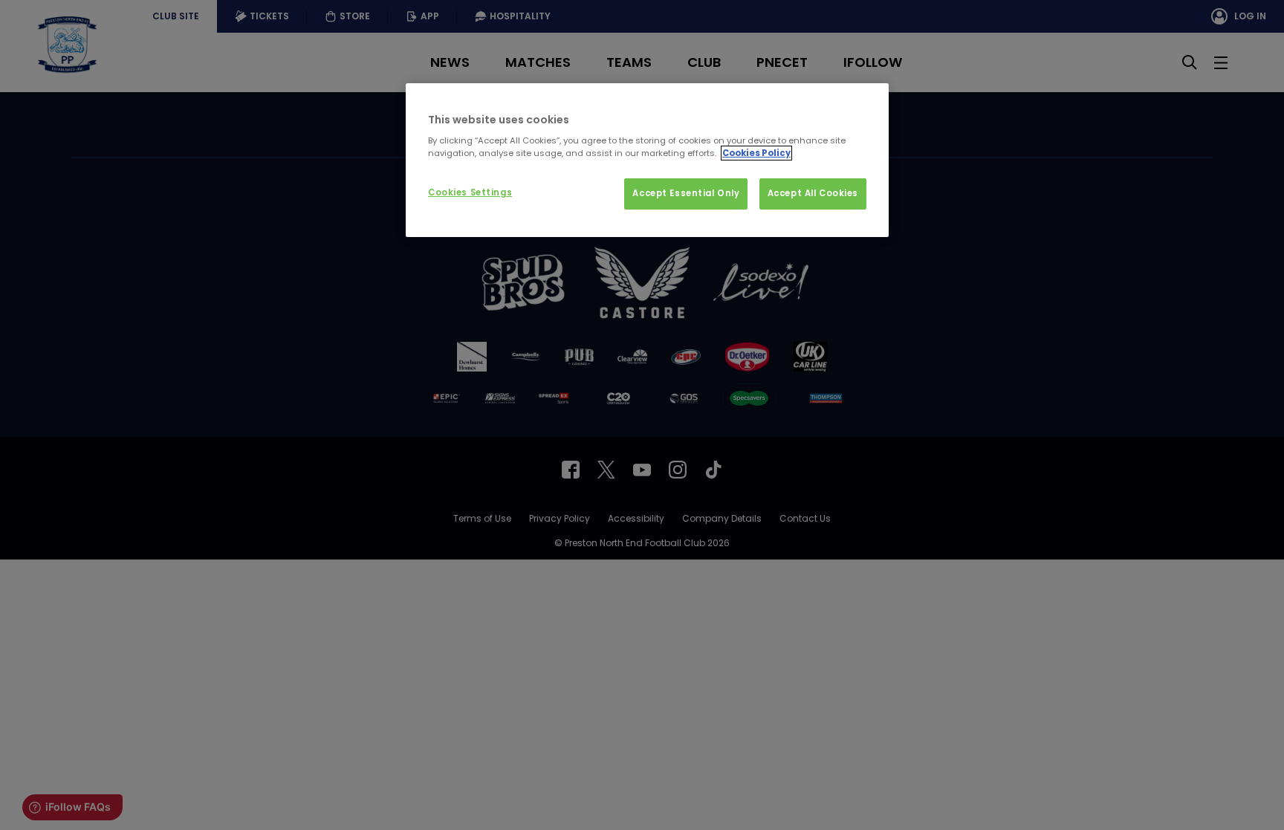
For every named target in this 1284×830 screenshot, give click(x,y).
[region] (647, 160)
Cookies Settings (470, 192)
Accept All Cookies (813, 193)
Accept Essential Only (685, 193)
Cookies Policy (756, 153)
